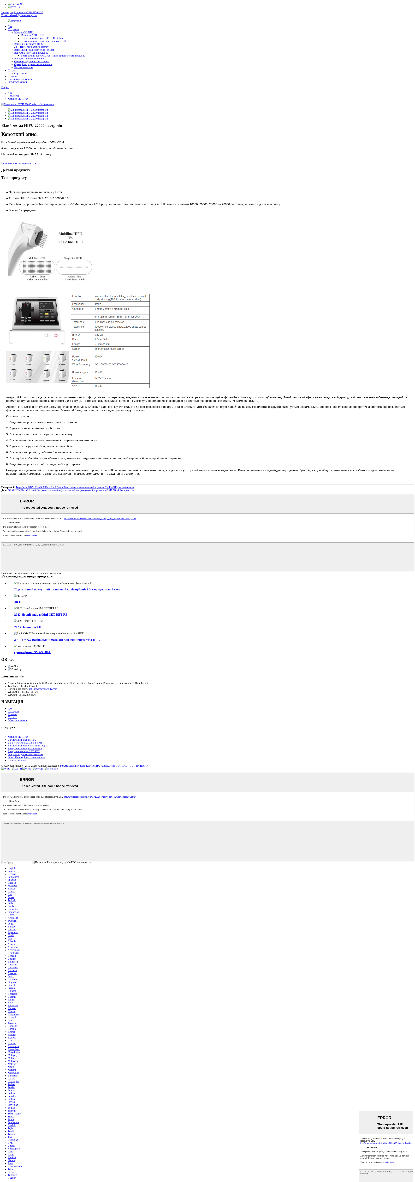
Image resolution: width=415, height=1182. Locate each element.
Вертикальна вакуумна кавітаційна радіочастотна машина (53, 55)
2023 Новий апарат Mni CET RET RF (40, 614)
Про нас (12, 70)
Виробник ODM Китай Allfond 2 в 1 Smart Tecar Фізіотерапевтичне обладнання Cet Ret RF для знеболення (75, 487)
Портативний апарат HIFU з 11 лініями (42, 38)
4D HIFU (20, 602)
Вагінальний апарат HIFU (28, 44)
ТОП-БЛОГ (122, 765)
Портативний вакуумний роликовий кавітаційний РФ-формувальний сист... (68, 589)
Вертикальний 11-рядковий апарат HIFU (43, 41)
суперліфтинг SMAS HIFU (32, 652)
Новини (12, 76)
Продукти (13, 29)
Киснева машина (23, 67)
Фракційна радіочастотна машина (33, 64)
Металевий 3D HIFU (32, 35)
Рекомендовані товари (72, 765)
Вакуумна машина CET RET (30, 58)
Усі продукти (107, 765)
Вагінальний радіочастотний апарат (34, 49)
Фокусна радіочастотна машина (31, 61)
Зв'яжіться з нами (17, 82)
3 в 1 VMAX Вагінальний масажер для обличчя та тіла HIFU (57, 639)
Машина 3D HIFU (24, 32)
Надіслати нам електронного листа (20, 163)
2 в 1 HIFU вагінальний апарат (31, 46)
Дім (10, 26)
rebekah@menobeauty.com (43, 689)
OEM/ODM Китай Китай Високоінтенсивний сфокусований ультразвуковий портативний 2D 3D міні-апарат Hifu (71, 490)
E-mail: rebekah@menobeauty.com (19, 15)
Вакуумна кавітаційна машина (31, 52)
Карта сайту (92, 765)
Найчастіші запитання (20, 79)
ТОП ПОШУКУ (139, 765)
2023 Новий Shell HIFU (30, 627)
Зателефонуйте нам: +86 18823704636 (22, 12)
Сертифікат (20, 73)
